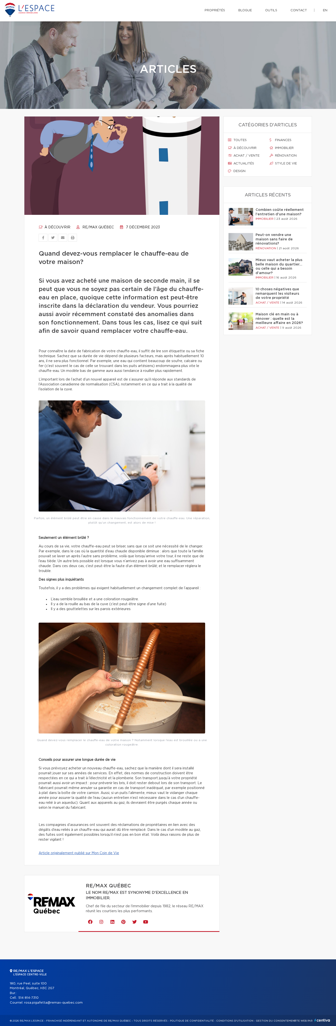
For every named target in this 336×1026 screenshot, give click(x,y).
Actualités (243, 163)
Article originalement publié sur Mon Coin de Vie (79, 853)
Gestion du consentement (276, 1021)
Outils (271, 10)
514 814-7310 (28, 997)
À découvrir (57, 227)
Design (238, 171)
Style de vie (285, 163)
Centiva (322, 1020)
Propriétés (215, 10)
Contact (298, 10)
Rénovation (285, 155)
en (325, 10)
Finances (282, 140)
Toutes (239, 140)
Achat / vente (246, 155)
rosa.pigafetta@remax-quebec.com (53, 1002)
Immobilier (284, 148)
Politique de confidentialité (192, 1021)
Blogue (245, 10)
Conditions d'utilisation (234, 1021)
